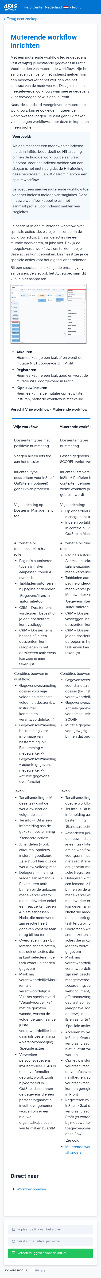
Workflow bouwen (31, 1189)
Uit (43, 1271)
